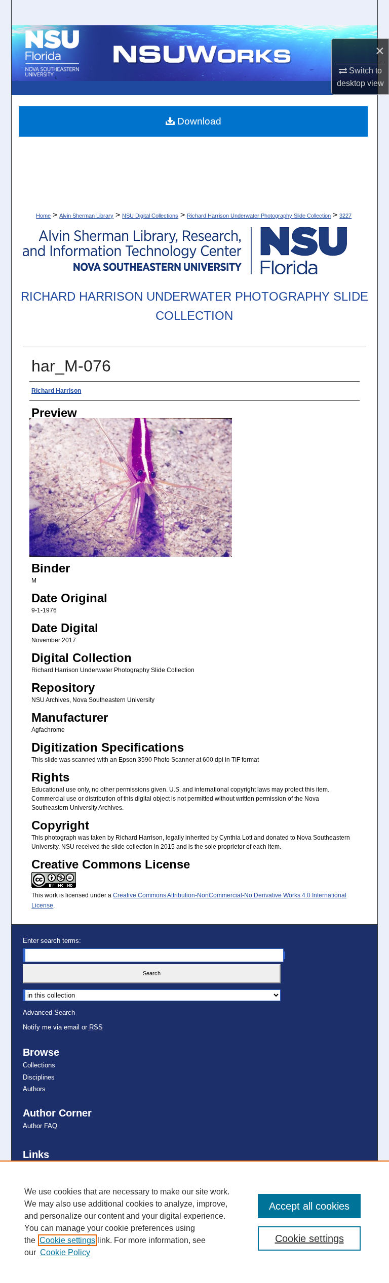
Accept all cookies (309, 1206)
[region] (194, 1222)
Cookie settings (67, 1240)
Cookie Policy (65, 1252)
